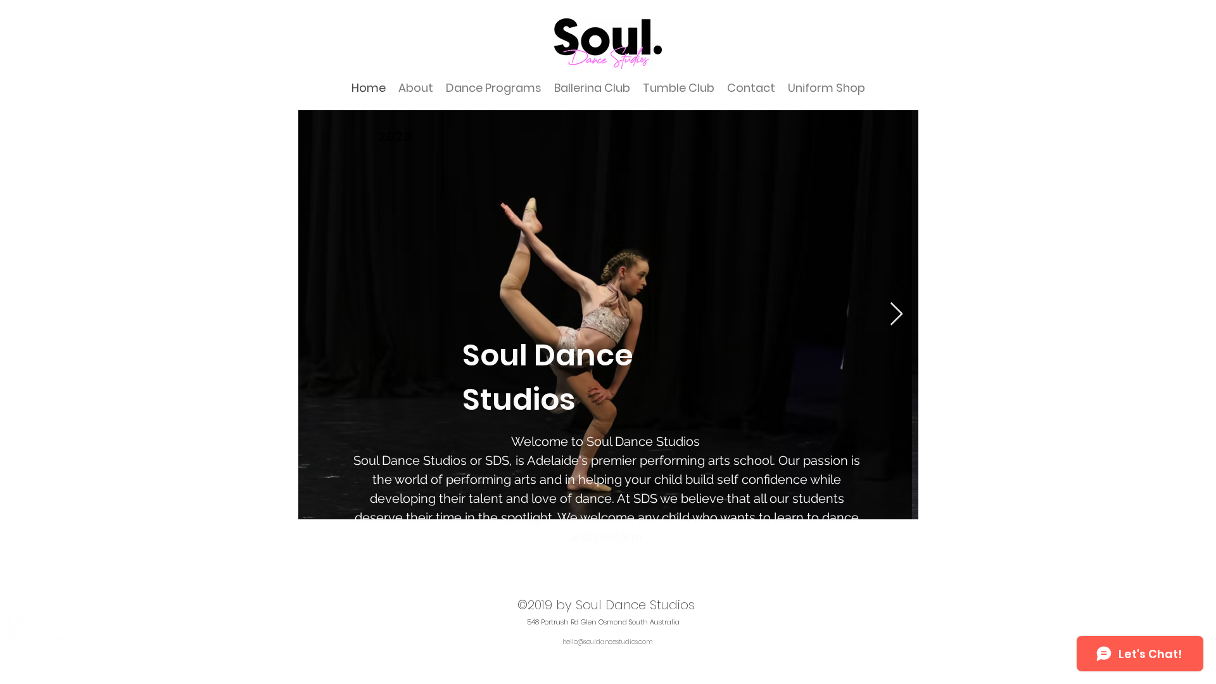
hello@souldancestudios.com (607, 642)
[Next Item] (896, 314)
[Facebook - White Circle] (50, 627)
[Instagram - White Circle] (19, 627)
